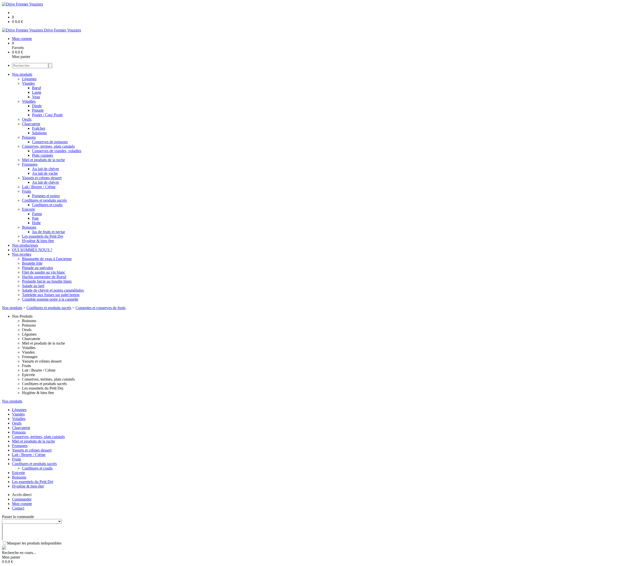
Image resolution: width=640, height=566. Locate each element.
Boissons (29, 227)
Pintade (38, 110)
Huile (36, 223)
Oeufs (27, 119)
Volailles (29, 101)
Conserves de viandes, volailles (56, 151)
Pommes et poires (46, 196)
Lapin (36, 92)
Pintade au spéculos (37, 268)
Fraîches (38, 128)
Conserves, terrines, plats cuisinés (48, 146)
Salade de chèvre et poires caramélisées (53, 290)
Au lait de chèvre (45, 169)
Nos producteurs (25, 245)
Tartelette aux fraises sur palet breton (51, 295)
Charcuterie (31, 124)
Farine (37, 214)
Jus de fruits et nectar (48, 232)
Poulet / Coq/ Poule (47, 115)
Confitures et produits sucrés (44, 200)
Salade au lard (33, 286)
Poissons (29, 137)
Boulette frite (32, 263)
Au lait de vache (45, 173)
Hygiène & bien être (38, 241)
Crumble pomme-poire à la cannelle (50, 299)
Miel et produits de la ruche (43, 160)
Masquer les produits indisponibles (34, 543)
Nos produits (22, 74)
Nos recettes (21, 254)
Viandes (28, 83)
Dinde (37, 106)
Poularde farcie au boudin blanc (47, 281)
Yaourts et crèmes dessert (42, 178)
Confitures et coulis (47, 205)
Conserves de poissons (50, 142)
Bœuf (36, 88)
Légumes (29, 79)
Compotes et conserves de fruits (101, 308)
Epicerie (28, 209)
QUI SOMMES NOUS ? (32, 250)
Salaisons (39, 133)
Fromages (30, 164)
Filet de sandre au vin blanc (43, 272)
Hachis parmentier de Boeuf (44, 277)
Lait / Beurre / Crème (39, 187)
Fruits (26, 191)
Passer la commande (18, 517)
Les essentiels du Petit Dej (42, 236)
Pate (35, 218)
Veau (36, 97)
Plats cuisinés (42, 155)
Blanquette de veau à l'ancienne (47, 259)
